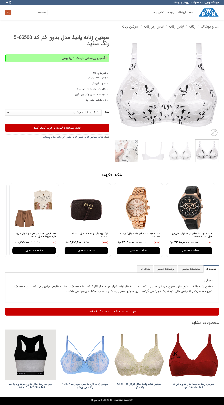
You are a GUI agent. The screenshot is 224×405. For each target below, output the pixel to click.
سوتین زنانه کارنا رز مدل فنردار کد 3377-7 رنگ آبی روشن (84, 385)
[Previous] (212, 84)
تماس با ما (158, 12)
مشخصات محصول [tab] (190, 269)
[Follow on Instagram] (10, 2)
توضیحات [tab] (211, 269)
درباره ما (171, 12)
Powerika (118, 400)
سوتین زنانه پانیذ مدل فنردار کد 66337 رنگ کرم (139, 385)
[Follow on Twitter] (7, 2)
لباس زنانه (176, 26)
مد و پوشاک (210, 26)
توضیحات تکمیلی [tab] (165, 269)
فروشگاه (182, 12)
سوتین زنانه (130, 26)
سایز (107, 112)
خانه (191, 12)
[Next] (118, 84)
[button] (214, 132)
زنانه (192, 26)
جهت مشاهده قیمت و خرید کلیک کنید (57, 128)
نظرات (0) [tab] (145, 269)
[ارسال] (8, 13)
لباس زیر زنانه (154, 26)
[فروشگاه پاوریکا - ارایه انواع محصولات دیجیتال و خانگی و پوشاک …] (208, 12)
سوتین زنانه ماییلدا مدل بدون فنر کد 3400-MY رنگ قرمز (193, 385)
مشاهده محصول (190, 250)
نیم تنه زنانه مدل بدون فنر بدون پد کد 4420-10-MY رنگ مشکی (30, 385)
